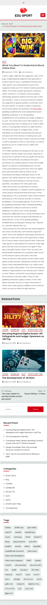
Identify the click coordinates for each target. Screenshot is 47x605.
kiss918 (18, 546)
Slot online (35, 570)
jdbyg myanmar (19, 542)
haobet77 (37, 537)
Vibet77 (19, 575)
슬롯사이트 (9, 584)
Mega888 (36, 546)
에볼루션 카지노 (33, 584)
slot (6, 570)
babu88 (18, 532)
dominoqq (18, 537)
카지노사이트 (9, 589)
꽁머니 (7, 579)
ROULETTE (10, 492)
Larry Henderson (27, 72)
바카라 (39, 579)
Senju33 (8, 565)
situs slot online (35, 565)
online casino (32, 551)
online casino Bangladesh (14, 556)
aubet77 (8, 532)
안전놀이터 (20, 584)
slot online (38, 109)
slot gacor (24, 570)
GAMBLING (14, 330)
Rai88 (29, 560)
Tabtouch (8, 575)
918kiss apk (19, 528)
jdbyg (7, 542)
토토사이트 (29, 589)
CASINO (5, 330)
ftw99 (28, 537)
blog (7, 479)
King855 (8, 546)
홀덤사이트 (9, 593)
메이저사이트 (28, 579)
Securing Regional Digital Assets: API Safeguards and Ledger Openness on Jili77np (23, 336)
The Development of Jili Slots (18, 377)
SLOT (4, 61)
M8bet (27, 546)
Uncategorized (11, 508)
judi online (32, 542)
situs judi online (20, 565)
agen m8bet (31, 528)
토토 (19, 589)
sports (8, 500)
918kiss (8, 528)
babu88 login (30, 532)
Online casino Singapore (14, 560)
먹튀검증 (17, 579)
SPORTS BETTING (35, 330)
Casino (7, 537)
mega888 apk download (14, 551)
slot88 (14, 570)
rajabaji (38, 560)
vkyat (28, 575)
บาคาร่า (36, 575)
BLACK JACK (11, 475)
